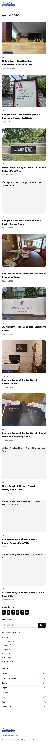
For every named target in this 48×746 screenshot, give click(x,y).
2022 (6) (7, 653)
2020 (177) (8, 661)
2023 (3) (7, 649)
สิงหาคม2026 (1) (10, 641)
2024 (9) (7, 645)
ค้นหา (42, 625)
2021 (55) (7, 657)
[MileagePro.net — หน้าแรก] (8, 4)
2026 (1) (7, 637)
